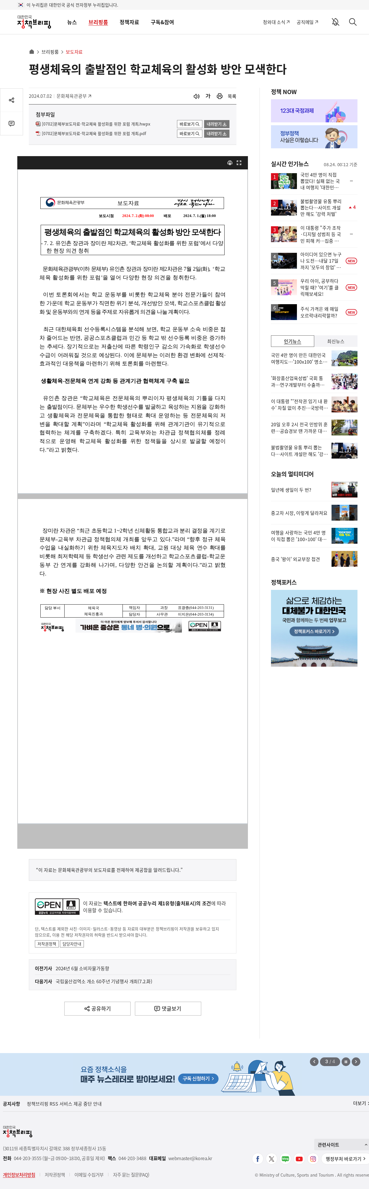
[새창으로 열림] (219, 96)
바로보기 (187, 124)
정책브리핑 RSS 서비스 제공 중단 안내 (64, 1103)
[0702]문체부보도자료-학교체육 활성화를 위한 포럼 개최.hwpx (96, 124)
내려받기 (214, 124)
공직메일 (305, 22)
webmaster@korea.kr (190, 1158)
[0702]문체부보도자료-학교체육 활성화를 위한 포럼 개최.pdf (94, 133)
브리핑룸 (98, 22)
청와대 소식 (274, 22)
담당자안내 (72, 944)
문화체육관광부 (72, 95)
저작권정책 (46, 944)
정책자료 (129, 22)
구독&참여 (162, 22)
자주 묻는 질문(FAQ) (131, 1174)
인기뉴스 (292, 341)
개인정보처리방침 (19, 1174)
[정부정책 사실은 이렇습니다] (314, 136)
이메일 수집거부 (88, 1174)
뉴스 (72, 22)
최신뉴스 (335, 341)
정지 (346, 1061)
